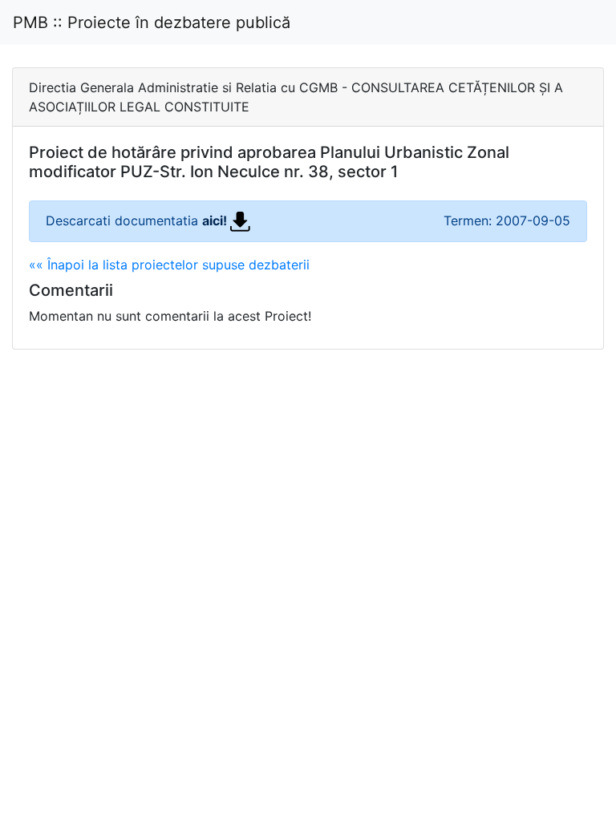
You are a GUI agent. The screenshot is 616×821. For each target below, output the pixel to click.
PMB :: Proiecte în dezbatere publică (151, 22)
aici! (216, 220)
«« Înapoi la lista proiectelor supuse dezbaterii (169, 265)
